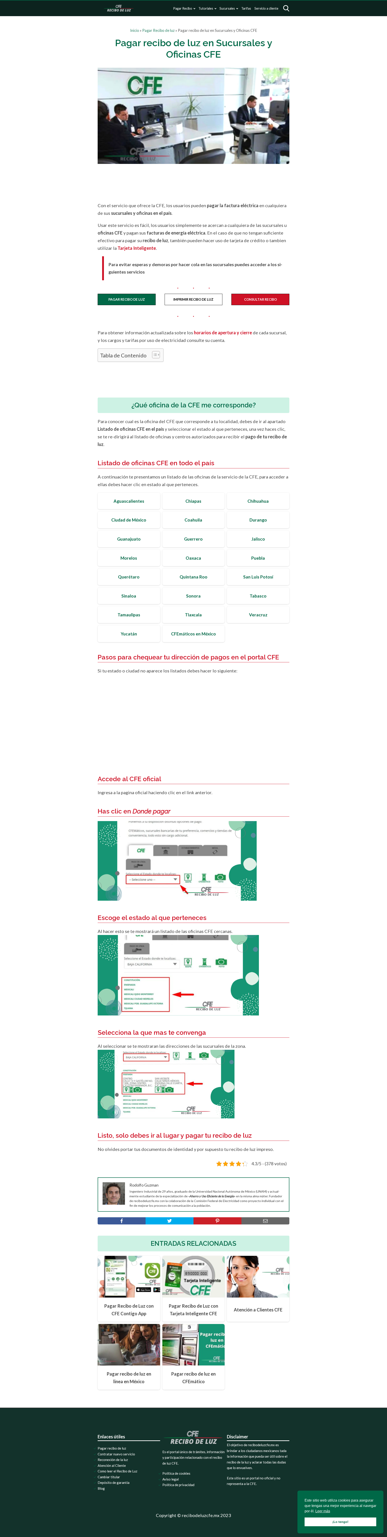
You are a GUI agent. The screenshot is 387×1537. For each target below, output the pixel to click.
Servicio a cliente (266, 8)
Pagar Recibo (182, 8)
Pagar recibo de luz (112, 1448)
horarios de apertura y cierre (223, 332)
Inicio (134, 30)
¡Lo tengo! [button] (340, 1522)
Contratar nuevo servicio (116, 1454)
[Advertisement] (203, 183)
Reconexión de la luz (113, 1460)
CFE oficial (145, 779)
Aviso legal (170, 1479)
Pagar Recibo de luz (158, 30)
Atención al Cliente (112, 1465)
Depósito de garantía (113, 1482)
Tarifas (246, 8)
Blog (101, 1488)
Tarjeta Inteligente (137, 248)
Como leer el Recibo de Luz (117, 1471)
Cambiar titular (109, 1477)
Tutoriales (205, 8)
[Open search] (286, 8)
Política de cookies (176, 1473)
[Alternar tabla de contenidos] (154, 355)
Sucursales (227, 8)
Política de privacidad (178, 1485)
